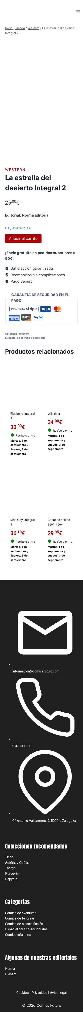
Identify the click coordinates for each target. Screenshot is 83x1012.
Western (15, 170)
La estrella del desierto (31, 337)
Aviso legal (58, 993)
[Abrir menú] (78, 11)
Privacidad (39, 993)
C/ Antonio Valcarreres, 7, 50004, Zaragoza (44, 821)
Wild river (54, 414)
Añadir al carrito (23, 238)
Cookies (22, 993)
